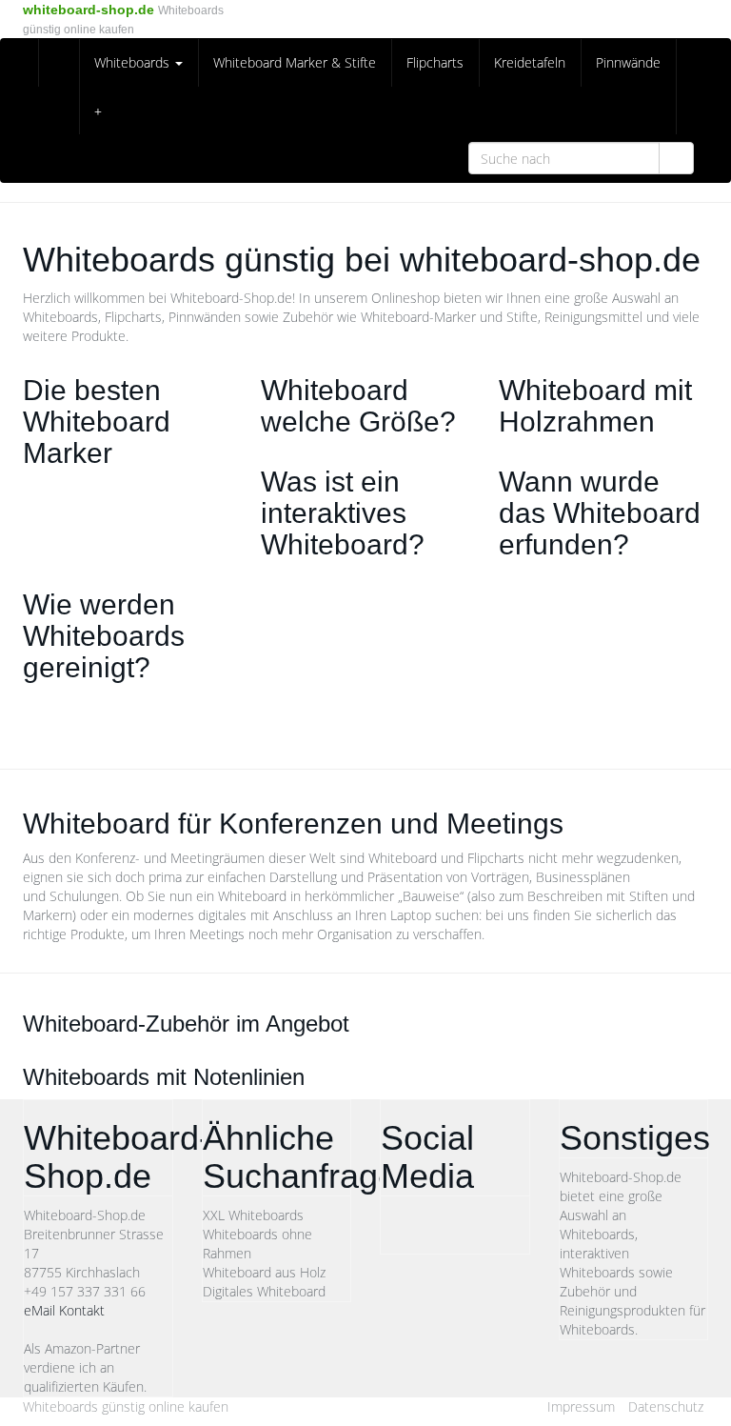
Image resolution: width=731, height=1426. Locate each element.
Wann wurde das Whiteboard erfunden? (600, 513)
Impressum (581, 1406)
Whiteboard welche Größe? (358, 405)
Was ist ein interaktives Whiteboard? (343, 513)
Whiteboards (133, 62)
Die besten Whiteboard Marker (96, 421)
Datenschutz (665, 1406)
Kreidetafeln (529, 62)
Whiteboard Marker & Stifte (294, 62)
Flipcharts (435, 62)
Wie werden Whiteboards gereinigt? (104, 636)
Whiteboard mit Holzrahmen (595, 405)
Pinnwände (628, 62)
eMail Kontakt (64, 1310)
